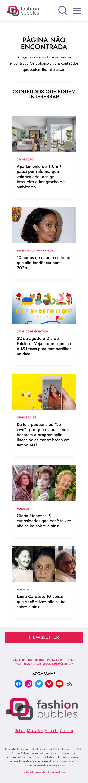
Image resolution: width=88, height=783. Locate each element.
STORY (69, 663)
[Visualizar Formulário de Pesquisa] (62, 11)
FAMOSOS (57, 660)
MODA (18, 663)
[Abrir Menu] (77, 10)
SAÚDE (37, 663)
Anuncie (51, 730)
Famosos (23, 508)
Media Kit (35, 730)
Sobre (20, 730)
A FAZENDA (19, 660)
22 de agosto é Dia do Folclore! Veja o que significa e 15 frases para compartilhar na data (44, 346)
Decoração (25, 159)
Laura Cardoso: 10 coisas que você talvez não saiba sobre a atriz (41, 601)
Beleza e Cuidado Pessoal (36, 250)
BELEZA (27, 663)
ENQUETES (33, 660)
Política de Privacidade (35, 772)
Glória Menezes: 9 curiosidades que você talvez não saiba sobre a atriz (44, 521)
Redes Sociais (27, 417)
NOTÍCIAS (45, 660)
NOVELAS (70, 660)
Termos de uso (58, 772)
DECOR (47, 663)
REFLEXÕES (58, 663)
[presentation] (44, 134)
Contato (66, 730)
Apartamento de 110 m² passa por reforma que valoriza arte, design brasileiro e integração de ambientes (41, 176)
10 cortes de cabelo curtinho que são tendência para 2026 (43, 262)
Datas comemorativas (33, 331)
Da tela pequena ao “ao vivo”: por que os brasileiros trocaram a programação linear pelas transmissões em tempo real (43, 434)
